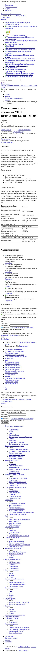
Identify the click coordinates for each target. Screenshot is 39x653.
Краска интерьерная (15, 465)
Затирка (11, 431)
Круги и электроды (15, 453)
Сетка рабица (13, 566)
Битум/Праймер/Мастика (17, 552)
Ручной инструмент (15, 458)
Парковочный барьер (16, 586)
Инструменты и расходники (14, 351)
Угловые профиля (15, 498)
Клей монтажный (15, 523)
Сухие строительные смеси (17, 23)
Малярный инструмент (17, 455)
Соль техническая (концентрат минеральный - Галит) (19, 630)
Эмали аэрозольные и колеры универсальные (19, 470)
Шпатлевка (12, 440)
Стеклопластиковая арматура (15, 71)
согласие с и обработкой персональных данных (17, 328)
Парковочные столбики (17, 584)
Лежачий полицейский (16, 582)
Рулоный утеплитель (16, 510)
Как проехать (5, 14)
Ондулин (12, 555)
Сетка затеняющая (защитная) (19, 627)
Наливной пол (14, 435)
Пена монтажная (14, 532)
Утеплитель (13, 480)
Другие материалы (25, 76)
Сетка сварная (13, 568)
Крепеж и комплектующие (18, 483)
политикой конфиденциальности (22, 327)
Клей (12, 46)
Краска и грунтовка (19, 35)
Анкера (11, 613)
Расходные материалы (16, 456)
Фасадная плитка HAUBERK (19, 602)
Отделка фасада (22, 66)
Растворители (13, 534)
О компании (9, 5)
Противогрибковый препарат (19, 536)
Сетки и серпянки (15, 496)
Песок (11, 577)
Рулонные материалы (16, 554)
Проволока (12, 564)
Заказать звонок (15, 14)
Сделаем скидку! (18, 132)
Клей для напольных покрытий (19, 519)
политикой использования (10, 335)
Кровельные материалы (13, 365)
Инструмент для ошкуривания (19, 451)
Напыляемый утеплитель (17, 514)
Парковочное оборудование (14, 371)
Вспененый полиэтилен (17, 503)
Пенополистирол (14, 507)
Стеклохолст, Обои (26, 75)
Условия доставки (7, 142)
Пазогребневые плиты (16, 546)
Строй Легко (5, 17)
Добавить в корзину (24, 130)
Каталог (3, 19)
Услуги (7, 8)
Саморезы (12, 611)
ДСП (10, 593)
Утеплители (19, 44)
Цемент (11, 438)
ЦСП (10, 597)
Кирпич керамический (16, 543)
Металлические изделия (13, 367)
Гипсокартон (13, 491)
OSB (10, 591)
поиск (3, 82)
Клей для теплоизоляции (17, 482)
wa (6, 389)
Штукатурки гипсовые (16, 442)
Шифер (11, 557)
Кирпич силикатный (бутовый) (19, 545)
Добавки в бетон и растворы (18, 444)
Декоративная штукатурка (18, 478)
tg (5, 387)
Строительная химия (28, 48)
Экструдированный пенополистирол (21, 512)
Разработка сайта (6, 401)
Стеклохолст (13, 622)
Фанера (11, 595)
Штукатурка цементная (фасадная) (20, 437)
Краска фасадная (14, 467)
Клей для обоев (14, 521)
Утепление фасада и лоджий (14, 355)
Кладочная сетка (14, 563)
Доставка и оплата (11, 7)
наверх (3, 403)
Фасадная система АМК (17, 604)
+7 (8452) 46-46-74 (20, 15)
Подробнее (8, 263)
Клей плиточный (14, 525)
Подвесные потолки (27, 73)
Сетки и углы (13, 485)
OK (3, 337)
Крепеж (14, 67)
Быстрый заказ (6, 130)
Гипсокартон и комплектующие (15, 356)
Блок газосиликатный (16, 541)
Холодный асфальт (15, 633)
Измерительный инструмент (18, 449)
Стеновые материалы (28, 49)
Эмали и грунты (14, 473)
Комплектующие (14, 492)
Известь (11, 433)
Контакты (8, 10)
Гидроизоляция (14, 429)
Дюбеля (11, 609)
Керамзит (12, 575)
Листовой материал (27, 64)
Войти (3, 84)
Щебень (11, 573)
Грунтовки (12, 464)
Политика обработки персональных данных (16, 399)
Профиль (12, 494)
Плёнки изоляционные (16, 509)
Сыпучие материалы (27, 58)
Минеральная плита (15, 505)
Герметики (12, 530)
